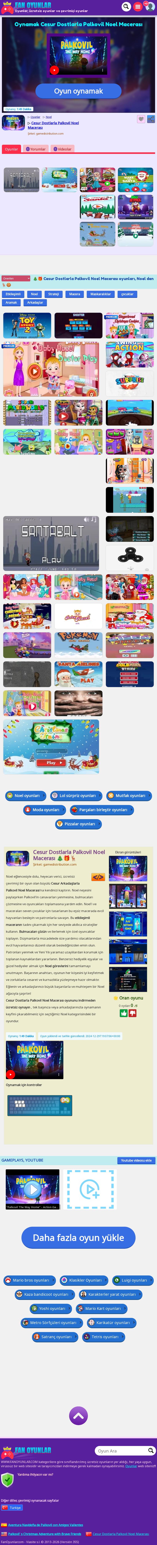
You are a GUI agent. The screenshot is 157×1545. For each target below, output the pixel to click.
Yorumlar (36, 149)
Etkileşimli (13, 294)
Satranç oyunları (57, 1336)
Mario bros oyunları (31, 1280)
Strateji (53, 294)
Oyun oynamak (78, 91)
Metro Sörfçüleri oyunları (53, 1322)
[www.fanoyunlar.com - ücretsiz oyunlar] (27, 1452)
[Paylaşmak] (151, 119)
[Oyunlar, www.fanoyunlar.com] (27, 7)
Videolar (63, 149)
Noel (34, 294)
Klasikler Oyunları (85, 1280)
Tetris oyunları (105, 1336)
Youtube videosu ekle (136, 1160)
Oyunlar (11, 149)
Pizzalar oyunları (80, 823)
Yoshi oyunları (52, 1308)
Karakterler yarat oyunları (112, 1294)
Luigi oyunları (134, 1280)
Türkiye (15, 1508)
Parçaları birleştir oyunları (103, 809)
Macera (74, 294)
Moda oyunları (46, 809)
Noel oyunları (27, 795)
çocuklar (127, 294)
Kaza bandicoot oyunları (46, 1294)
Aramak (11, 302)
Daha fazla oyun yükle (78, 1237)
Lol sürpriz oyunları (78, 795)
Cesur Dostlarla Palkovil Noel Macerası (121, 1534)
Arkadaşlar (35, 302)
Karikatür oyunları (113, 1322)
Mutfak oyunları (130, 795)
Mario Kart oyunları (103, 1308)
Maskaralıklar (101, 294)
